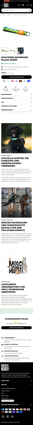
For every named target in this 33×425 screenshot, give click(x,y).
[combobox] (16, 10)
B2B (19, 5)
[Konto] (28, 5)
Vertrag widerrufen (7, 400)
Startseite (3, 14)
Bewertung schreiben (16, 327)
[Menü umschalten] (2, 5)
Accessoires (9, 14)
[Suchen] (30, 10)
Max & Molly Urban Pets (12, 422)
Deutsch (24, 5)
